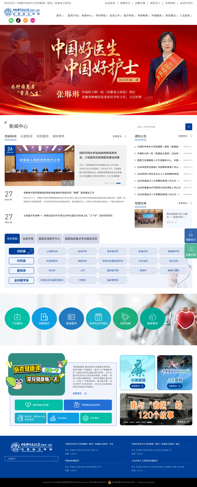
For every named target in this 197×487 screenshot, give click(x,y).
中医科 (82, 280)
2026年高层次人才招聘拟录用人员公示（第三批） (159, 181)
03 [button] (118, 183)
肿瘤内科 (143, 251)
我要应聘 (140, 3)
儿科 (82, 270)
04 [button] (143, 422)
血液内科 (82, 251)
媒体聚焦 (58, 136)
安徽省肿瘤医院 (72, 461)
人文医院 (185, 15)
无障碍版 (170, 3)
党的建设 (171, 15)
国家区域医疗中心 (49, 238)
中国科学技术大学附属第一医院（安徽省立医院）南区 (155, 444)
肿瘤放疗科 (173, 251)
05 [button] (149, 422)
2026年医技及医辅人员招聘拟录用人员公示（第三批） (159, 167)
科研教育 (143, 15)
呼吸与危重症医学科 (113, 261)
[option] (98, 70)
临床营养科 (112, 280)
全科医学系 (21, 280)
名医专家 (28, 238)
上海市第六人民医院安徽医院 (144, 461)
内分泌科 (143, 261)
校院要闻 (43, 136)
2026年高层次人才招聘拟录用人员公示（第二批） (159, 194)
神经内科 (82, 261)
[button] (159, 102)
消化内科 (173, 261)
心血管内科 (52, 251)
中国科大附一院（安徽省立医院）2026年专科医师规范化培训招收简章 (159, 153)
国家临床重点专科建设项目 (81, 238)
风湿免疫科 (52, 261)
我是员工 (155, 3)
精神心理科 (173, 270)
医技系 (21, 270)
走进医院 (110, 3)
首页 (59, 15)
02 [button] (112, 183)
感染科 (143, 270)
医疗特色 (129, 15)
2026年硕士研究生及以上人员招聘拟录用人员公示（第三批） (159, 174)
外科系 (21, 260)
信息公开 (115, 15)
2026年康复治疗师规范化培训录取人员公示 (159, 187)
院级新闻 (10, 136)
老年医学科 (112, 251)
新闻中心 (87, 15)
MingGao (151, 482)
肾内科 (52, 270)
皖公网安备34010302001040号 (123, 482)
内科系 (21, 251)
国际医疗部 (112, 270)
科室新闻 (26, 136)
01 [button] (107, 183)
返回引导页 (186, 3)
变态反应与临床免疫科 (52, 280)
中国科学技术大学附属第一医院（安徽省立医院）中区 (89, 444)
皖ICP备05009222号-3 (98, 482)
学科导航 (101, 15)
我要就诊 (125, 3)
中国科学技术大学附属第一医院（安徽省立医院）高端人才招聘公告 (159, 146)
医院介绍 (73, 15)
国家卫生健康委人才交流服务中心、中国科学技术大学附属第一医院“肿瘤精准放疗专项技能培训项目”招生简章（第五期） (159, 160)
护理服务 (157, 15)
